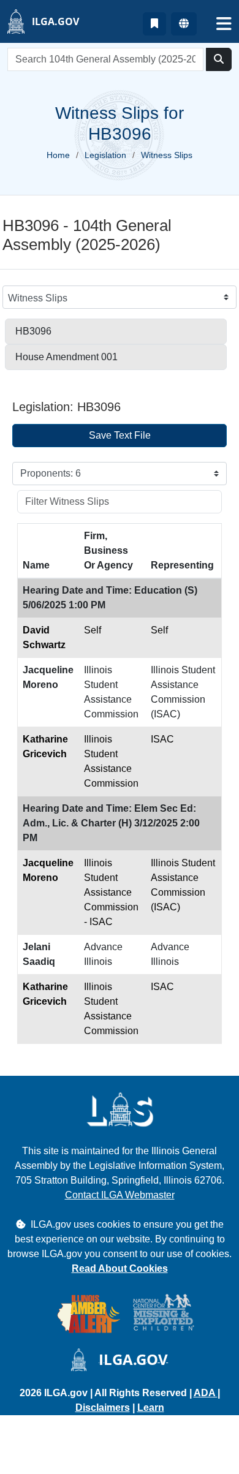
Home (58, 155)
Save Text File (120, 435)
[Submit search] (219, 59)
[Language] (184, 24)
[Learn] (154, 24)
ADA (206, 1393)
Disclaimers (102, 1407)
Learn (150, 1407)
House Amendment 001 (66, 357)
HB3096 (33, 331)
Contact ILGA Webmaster (120, 1195)
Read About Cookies (120, 1268)
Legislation (105, 155)
